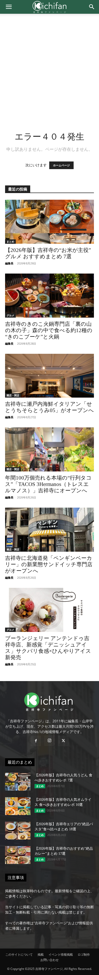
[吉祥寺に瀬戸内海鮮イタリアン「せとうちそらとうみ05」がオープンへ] (49, 376)
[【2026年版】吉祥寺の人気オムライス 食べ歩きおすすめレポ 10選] (17, 806)
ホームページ (61, 165)
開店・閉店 (13, 395)
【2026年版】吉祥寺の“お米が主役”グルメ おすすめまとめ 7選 (48, 253)
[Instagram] (49, 741)
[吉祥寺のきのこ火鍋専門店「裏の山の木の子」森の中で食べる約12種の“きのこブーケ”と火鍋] (49, 296)
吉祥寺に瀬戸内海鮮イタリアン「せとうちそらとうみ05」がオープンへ (49, 407)
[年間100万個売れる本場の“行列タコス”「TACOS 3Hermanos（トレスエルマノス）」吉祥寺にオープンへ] (49, 449)
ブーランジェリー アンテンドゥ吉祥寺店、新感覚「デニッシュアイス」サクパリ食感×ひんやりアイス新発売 (48, 647)
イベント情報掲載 (60, 954)
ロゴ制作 (84, 954)
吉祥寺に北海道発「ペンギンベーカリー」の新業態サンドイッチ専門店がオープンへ (48, 564)
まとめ (10, 241)
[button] (9, 7)
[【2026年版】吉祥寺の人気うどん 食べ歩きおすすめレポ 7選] (17, 782)
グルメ (10, 315)
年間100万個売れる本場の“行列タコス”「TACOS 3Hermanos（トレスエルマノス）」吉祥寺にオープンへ (48, 484)
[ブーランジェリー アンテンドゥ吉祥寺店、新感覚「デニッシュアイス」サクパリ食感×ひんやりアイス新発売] (49, 610)
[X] (63, 741)
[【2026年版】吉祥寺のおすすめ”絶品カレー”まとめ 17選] (17, 855)
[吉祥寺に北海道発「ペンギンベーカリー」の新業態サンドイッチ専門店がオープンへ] (49, 530)
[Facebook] (36, 741)
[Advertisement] (49, 66)
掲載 (41, 954)
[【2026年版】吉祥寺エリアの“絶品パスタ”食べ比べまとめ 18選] (17, 830)
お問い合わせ (49, 960)
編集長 (9, 263)
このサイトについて (19, 954)
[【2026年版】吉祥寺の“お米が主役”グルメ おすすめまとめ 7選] (49, 222)
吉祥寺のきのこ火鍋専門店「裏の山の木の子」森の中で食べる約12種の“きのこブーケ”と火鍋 (48, 330)
